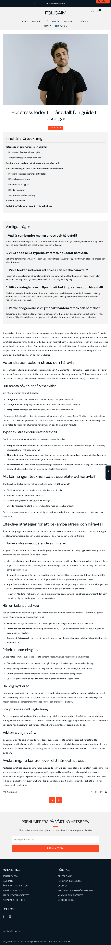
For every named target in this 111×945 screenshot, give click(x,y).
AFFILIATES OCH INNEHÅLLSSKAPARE (76, 890)
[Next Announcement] (76, 3)
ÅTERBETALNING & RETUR (15, 885)
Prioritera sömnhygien (18, 184)
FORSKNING (84, 21)
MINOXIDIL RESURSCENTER (70, 895)
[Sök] (105, 11)
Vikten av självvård (15, 200)
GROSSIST (62, 885)
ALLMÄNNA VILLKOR (13, 890)
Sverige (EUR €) (10, 931)
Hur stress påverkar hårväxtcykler (24, 152)
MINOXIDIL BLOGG (66, 900)
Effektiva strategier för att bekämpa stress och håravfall (34, 168)
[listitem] (55, 3)
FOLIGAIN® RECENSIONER (70, 881)
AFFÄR (25, 21)
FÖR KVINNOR (53, 21)
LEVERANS (8, 881)
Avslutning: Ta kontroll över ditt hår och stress (28, 206)
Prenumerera (55, 848)
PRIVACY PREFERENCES (14, 900)
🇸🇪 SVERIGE (61, 26)
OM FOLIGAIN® (65, 876)
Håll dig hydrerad (16, 190)
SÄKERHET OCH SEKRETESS (16, 895)
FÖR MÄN (36, 21)
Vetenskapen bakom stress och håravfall (26, 147)
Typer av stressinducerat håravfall (24, 157)
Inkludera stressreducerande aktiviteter (27, 174)
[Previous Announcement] (35, 3)
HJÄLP (47, 26)
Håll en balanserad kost (19, 179)
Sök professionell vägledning (21, 195)
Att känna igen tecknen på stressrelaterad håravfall (32, 163)
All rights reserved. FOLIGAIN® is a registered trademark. (25, 941)
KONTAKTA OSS (10, 876)
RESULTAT (69, 21)
